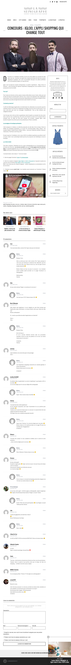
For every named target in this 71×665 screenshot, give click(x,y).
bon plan (13, 204)
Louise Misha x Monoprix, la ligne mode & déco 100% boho (59, 661)
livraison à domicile (32, 204)
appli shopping (6, 204)
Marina (18, 254)
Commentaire (6, 610)
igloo (26, 204)
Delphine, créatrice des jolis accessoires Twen (9, 229)
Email (51, 108)
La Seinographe (24, 157)
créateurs (22, 204)
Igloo (18, 157)
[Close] (48, 637)
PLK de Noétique (14, 487)
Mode (31, 25)
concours (17, 204)
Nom (4, 625)
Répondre (44, 243)
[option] (9, 223)
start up (23, 206)
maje (38, 204)
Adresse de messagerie (23, 625)
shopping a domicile (16, 206)
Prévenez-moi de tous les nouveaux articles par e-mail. (16, 640)
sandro (5, 206)
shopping (9, 206)
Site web (34, 625)
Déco (58, 658)
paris (44, 204)
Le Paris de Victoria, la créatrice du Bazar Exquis (24, 229)
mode (41, 204)
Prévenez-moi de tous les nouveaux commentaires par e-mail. (17, 637)
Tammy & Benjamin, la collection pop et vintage (39, 229)
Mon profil (57, 94)
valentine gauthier (30, 206)
